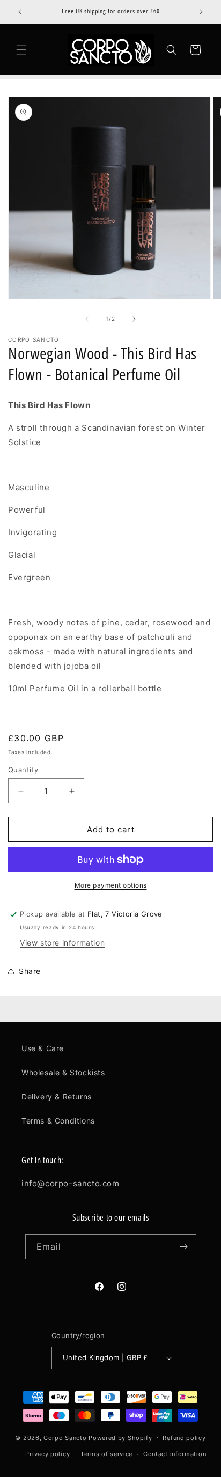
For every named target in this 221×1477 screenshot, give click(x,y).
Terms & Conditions (58, 1120)
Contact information (174, 1454)
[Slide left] (87, 319)
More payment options (111, 885)
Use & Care (42, 1048)
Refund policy (184, 1438)
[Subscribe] (184, 1246)
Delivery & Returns (56, 1096)
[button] (21, 50)
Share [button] (30, 971)
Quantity (23, 769)
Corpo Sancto (64, 1437)
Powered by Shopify (120, 1437)
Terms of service (106, 1454)
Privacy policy (47, 1454)
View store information (62, 942)
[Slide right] (134, 319)
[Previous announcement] (20, 12)
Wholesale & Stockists (63, 1072)
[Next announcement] (201, 12)
